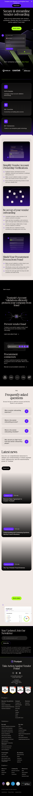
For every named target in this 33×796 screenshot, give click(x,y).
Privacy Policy (18, 653)
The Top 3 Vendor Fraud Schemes (14, 567)
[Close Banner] (31, 1)
